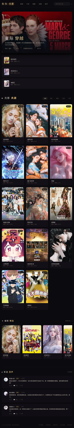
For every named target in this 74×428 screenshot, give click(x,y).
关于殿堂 (41, 425)
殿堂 (21, 4)
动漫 (40, 4)
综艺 (46, 4)
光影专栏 (55, 425)
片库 (28, 4)
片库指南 (48, 425)
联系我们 (70, 425)
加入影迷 (62, 425)
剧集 (34, 4)
